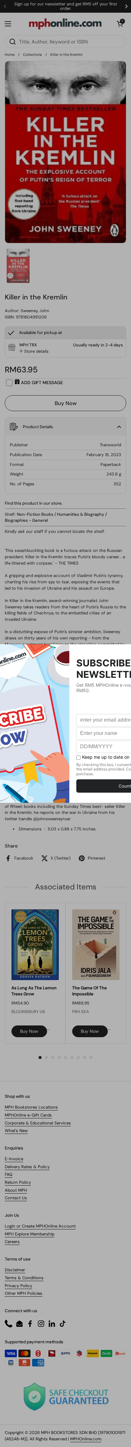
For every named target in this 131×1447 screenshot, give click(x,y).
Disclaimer (15, 1270)
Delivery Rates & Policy (27, 1166)
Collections (32, 54)
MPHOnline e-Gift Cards (28, 1115)
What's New (16, 1130)
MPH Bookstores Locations (31, 1107)
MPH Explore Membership (29, 1234)
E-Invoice (14, 1159)
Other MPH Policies (23, 1293)
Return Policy (18, 1182)
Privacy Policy (18, 1285)
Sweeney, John (35, 310)
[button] (120, 23)
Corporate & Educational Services (38, 1123)
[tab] (34, 351)
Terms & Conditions (24, 1277)
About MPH (16, 1190)
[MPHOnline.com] (65, 23)
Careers (12, 1241)
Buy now (29, 1031)
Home (10, 54)
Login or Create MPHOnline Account (40, 1226)
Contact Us (16, 1198)
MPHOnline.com (85, 1439)
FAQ (8, 1174)
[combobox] (65, 41)
